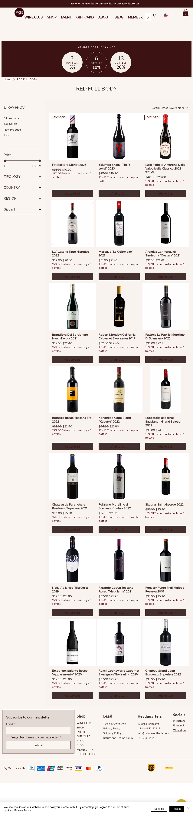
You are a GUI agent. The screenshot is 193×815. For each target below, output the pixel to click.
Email (10, 723)
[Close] (188, 808)
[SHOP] (91, 727)
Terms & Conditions (114, 723)
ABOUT (81, 740)
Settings (159, 808)
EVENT (81, 732)
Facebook (179, 725)
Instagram (179, 720)
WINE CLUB (84, 723)
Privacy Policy (111, 728)
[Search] (155, 15)
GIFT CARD (83, 736)
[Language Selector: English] (168, 15)
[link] (186, 12)
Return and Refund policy (118, 737)
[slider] (5, 160)
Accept (177, 808)
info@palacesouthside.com (153, 733)
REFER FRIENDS (86, 754)
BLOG (80, 745)
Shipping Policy (112, 733)
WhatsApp (179, 730)
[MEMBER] (91, 749)
